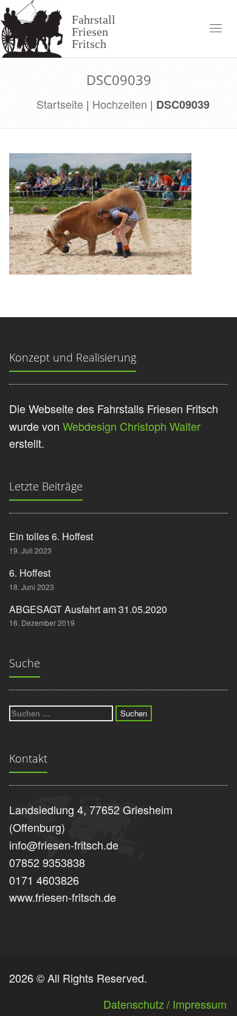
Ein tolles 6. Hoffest (51, 536)
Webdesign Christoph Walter (132, 426)
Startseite (59, 104)
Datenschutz (133, 1004)
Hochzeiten (119, 104)
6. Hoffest (29, 573)
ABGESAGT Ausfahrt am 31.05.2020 (88, 609)
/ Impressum (197, 1004)
